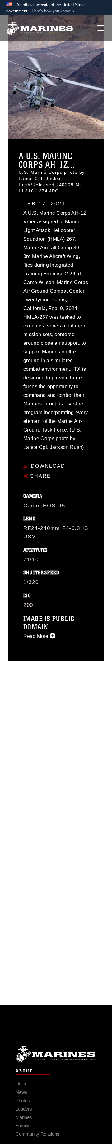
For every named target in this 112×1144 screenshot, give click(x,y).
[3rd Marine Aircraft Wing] (39, 28)
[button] (54, 11)
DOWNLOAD (47, 466)
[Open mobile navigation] (101, 28)
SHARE (39, 476)
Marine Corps (56, 1054)
